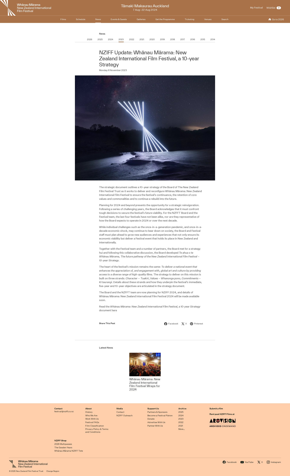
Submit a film (216, 408)
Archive (182, 408)
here (114, 310)
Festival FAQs (92, 422)
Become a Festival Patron (159, 415)
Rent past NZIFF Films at (221, 414)
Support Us (153, 408)
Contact (58, 408)
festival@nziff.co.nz (64, 411)
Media (119, 408)
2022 (180, 422)
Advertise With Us (156, 422)
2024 (181, 415)
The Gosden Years (63, 447)
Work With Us (92, 418)
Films (63, 19)
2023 (181, 418)
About (88, 408)
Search (224, 19)
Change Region (52, 471)
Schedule (80, 19)
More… (181, 429)
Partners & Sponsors (157, 412)
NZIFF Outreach (124, 415)
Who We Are (91, 415)
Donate (151, 418)
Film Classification (94, 425)
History (89, 412)
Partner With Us (155, 425)
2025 (180, 412)
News (102, 33)
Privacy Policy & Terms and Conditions (96, 430)
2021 (180, 425)
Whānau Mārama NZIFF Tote (68, 450)
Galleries (141, 19)
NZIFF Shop (60, 440)
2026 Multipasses (63, 444)
